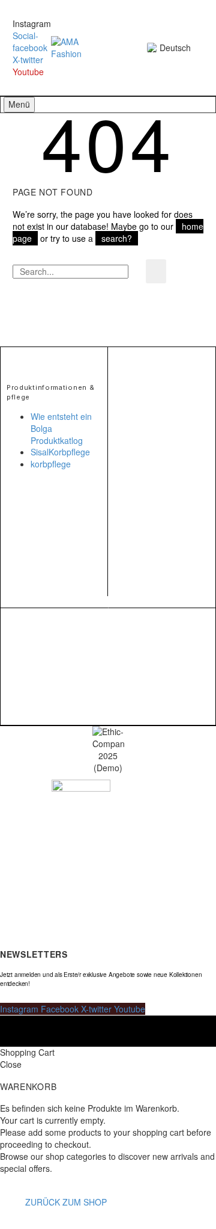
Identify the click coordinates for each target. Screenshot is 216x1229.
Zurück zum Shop (66, 1202)
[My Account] (107, 48)
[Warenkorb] (127, 48)
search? (116, 238)
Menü (19, 104)
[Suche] (156, 271)
